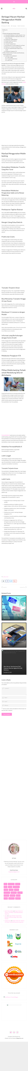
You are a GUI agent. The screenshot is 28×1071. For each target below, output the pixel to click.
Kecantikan (13, 892)
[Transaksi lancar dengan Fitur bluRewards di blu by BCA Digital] (14, 607)
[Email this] (3, 581)
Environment (16, 886)
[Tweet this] (11, 581)
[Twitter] (10, 1032)
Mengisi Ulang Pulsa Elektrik (11, 41)
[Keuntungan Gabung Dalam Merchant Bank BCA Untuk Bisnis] (14, 635)
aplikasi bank (5, 576)
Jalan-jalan (7, 892)
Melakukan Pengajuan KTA (11, 51)
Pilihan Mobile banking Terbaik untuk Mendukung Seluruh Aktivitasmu (13, 53)
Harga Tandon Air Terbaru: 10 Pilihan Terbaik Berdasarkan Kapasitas (14, 912)
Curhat (10, 886)
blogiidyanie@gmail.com (14, 871)
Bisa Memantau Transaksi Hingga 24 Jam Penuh (15, 45)
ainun (6, 915)
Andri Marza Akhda (9, 911)
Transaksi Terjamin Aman (10, 43)
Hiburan (11, 889)
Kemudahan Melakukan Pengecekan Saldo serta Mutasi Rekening (15, 37)
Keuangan (14, 25)
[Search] (26, 8)
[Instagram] (17, 1032)
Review (5, 898)
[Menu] (14, 1)
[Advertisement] (14, 129)
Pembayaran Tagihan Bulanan (11, 39)
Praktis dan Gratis (9, 42)
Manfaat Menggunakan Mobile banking (11, 33)
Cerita (5, 886)
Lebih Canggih (10, 57)
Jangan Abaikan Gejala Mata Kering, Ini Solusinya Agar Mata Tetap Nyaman (13, 917)
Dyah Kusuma (8, 920)
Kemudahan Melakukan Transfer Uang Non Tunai (15, 35)
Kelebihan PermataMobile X (11, 55)
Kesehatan (6, 895)
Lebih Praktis (9, 60)
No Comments (22, 25)
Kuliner (18, 895)
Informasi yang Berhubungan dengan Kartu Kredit (13, 49)
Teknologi (18, 898)
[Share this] (7, 581)
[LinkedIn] (14, 1032)
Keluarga (20, 892)
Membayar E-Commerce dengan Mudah (13, 46)
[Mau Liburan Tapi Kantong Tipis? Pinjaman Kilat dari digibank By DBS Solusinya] (14, 662)
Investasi (16, 889)
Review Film (11, 898)
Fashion (6, 889)
